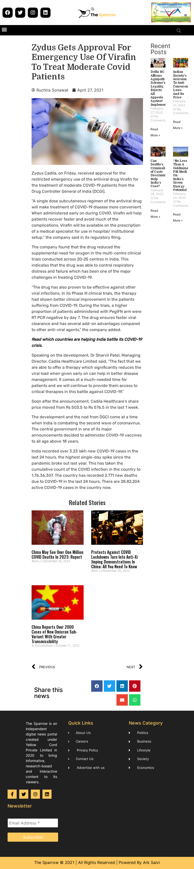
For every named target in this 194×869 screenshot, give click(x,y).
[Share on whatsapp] (134, 700)
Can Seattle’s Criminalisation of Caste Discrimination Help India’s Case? (163, 173)
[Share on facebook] (97, 686)
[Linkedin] (45, 13)
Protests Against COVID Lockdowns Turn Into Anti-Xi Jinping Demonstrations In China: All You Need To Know (114, 559)
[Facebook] (8, 13)
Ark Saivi (151, 862)
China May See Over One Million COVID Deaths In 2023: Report (57, 554)
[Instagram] (33, 13)
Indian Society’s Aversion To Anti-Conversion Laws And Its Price (182, 84)
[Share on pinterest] (134, 686)
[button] (4, 29)
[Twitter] (20, 13)
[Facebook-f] (12, 794)
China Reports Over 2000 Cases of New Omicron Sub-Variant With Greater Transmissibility (54, 634)
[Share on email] (122, 700)
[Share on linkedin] (122, 686)
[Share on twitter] (109, 686)
